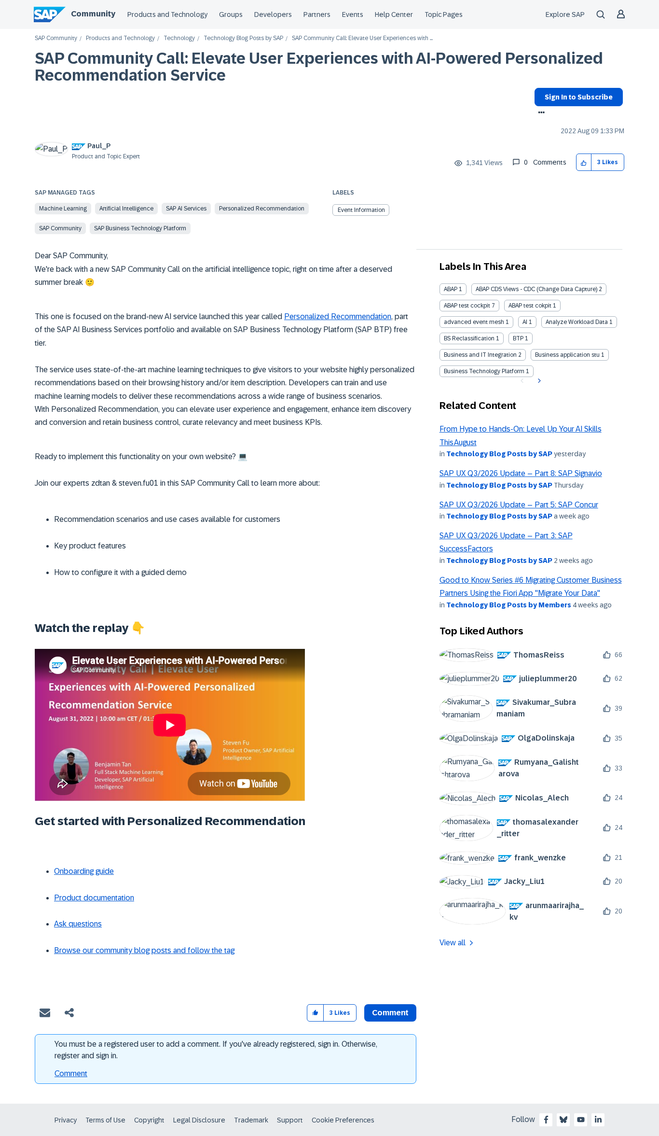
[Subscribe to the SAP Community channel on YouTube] (581, 1119)
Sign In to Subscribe (579, 97)
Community (93, 14)
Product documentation (94, 898)
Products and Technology (167, 14)
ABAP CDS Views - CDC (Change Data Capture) (536, 289)
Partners (316, 14)
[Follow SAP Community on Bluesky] (563, 1119)
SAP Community (56, 38)
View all (452, 943)
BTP (518, 338)
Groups (231, 14)
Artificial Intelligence (126, 208)
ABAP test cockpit (467, 305)
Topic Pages (444, 14)
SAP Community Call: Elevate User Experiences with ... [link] (362, 38)
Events (352, 14)
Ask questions (78, 924)
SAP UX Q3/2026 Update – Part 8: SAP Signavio (520, 473)
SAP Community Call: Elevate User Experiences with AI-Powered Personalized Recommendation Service (319, 67)
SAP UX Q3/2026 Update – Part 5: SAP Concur (518, 505)
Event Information (361, 210)
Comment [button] (390, 1013)
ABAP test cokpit (529, 305)
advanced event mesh (474, 322)
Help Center (394, 14)
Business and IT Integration (480, 354)
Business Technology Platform (484, 371)
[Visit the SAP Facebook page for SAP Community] (546, 1119)
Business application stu (567, 354)
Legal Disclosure (199, 1120)
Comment (71, 1073)
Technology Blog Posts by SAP (243, 38)
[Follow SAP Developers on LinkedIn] (598, 1119)
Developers (273, 14)
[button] (584, 162)
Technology (179, 38)
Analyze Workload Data (577, 322)
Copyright (149, 1120)
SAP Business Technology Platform (140, 228)
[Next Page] (538, 381)
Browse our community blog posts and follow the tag (144, 950)
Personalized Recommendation (261, 208)
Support (290, 1120)
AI (524, 322)
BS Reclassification (469, 338)
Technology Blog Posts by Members (508, 605)
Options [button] (540, 113)
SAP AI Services (186, 208)
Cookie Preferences (343, 1120)
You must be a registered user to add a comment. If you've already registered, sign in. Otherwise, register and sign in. (216, 1050)
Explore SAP (565, 14)
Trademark (251, 1120)
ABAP (450, 289)
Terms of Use (105, 1120)
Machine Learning (63, 208)
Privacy (66, 1120)
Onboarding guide (84, 871)
